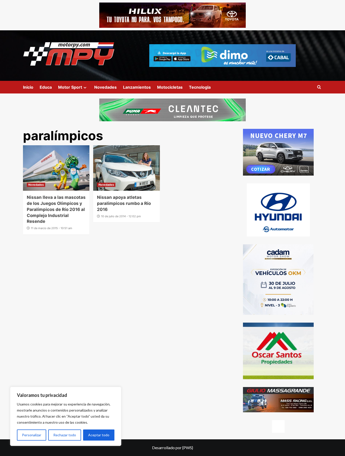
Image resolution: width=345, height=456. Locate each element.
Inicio (28, 87)
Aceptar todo (98, 435)
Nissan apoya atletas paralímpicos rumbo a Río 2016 (124, 203)
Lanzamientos (137, 87)
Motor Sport (70, 87)
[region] (65, 416)
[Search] (319, 87)
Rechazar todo (64, 435)
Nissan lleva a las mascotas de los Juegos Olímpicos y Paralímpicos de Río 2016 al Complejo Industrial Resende (56, 209)
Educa (46, 87)
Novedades (105, 87)
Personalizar (31, 435)
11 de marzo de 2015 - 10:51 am (51, 228)
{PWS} (187, 447)
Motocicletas (170, 87)
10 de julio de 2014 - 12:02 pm (121, 216)
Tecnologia (200, 87)
